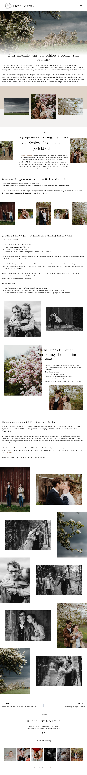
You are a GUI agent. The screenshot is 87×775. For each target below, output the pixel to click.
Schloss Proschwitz (26, 155)
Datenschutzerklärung (43, 741)
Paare (43, 52)
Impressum (43, 714)
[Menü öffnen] (81, 5)
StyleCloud (50, 767)
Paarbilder (8, 452)
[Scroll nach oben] (85, 699)
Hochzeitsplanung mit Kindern (75, 705)
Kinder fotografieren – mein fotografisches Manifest (19, 705)
